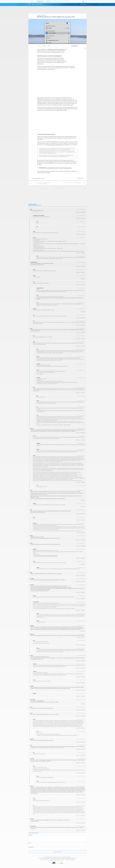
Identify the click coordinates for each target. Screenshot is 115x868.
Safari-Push (72, 860)
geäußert (51, 161)
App (83, 1)
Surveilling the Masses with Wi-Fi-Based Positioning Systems (59, 167)
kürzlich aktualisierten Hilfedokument (54, 144)
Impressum (62, 860)
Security (57, 186)
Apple (54, 186)
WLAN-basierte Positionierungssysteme (56, 49)
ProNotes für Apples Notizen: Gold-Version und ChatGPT (72, 182)
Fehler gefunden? (81, 178)
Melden (78, 212)
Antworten (82, 212)
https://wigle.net (41, 700)
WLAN (61, 186)
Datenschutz (68, 860)
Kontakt (85, 1)
